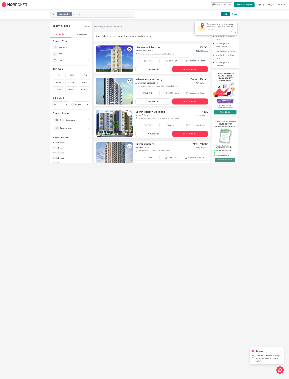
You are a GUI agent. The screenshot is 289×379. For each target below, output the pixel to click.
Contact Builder (190, 69)
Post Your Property (244, 4)
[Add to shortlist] (129, 49)
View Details (153, 69)
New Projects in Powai (225, 51)
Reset (87, 26)
